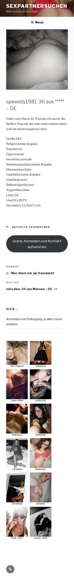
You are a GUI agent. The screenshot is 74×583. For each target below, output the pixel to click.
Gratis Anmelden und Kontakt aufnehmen (37, 244)
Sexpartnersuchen (36, 6)
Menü (39, 22)
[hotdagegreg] (29, 537)
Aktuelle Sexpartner (31, 227)
